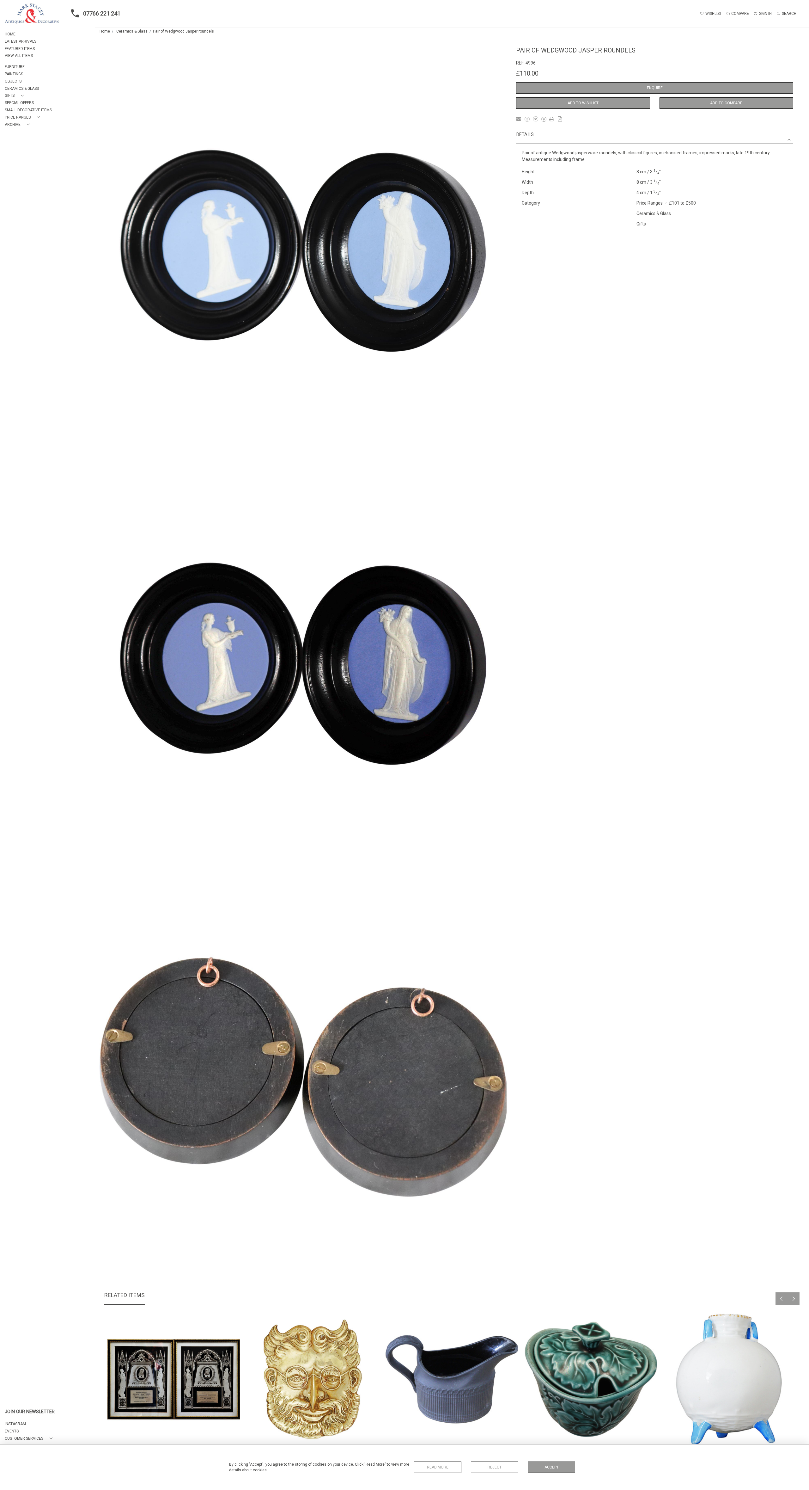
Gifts (641, 223)
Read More (437, 1467)
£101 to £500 (682, 203)
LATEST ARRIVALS (20, 41)
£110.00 (527, 73)
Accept (551, 1467)
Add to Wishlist (583, 103)
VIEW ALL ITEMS (19, 55)
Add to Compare (726, 103)
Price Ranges (649, 203)
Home (105, 31)
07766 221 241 (101, 13)
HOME (10, 34)
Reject (495, 1467)
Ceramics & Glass (132, 31)
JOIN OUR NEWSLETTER (30, 1411)
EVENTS (12, 1431)
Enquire (655, 88)
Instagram (15, 1424)
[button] (15, 95)
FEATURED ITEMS (20, 48)
